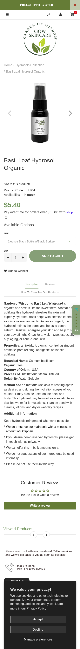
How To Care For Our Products (40, 292)
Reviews (50, 284)
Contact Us (17, 581)
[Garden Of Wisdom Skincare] (40, 39)
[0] (72, 14)
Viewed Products (17, 529)
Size (6, 233)
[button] (76, 320)
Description (31, 284)
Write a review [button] (40, 505)
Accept (38, 619)
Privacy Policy (36, 608)
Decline (38, 629)
